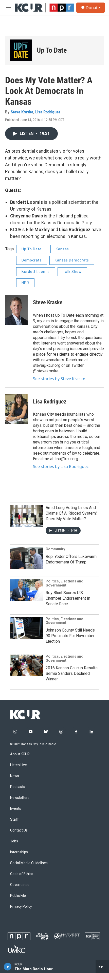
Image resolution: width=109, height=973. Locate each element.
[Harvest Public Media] (67, 936)
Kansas (62, 249)
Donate (93, 7)
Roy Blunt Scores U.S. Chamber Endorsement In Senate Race (68, 598)
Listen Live (18, 765)
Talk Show (72, 272)
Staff (14, 819)
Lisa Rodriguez (48, 111)
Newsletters (19, 798)
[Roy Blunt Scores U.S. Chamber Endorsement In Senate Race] (26, 590)
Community (55, 549)
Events (15, 808)
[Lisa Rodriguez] (16, 409)
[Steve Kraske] (16, 310)
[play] (8, 966)
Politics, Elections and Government (64, 583)
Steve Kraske (22, 111)
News (14, 776)
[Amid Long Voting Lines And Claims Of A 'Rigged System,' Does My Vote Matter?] (26, 516)
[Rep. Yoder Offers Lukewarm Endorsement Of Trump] (26, 558)
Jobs (14, 841)
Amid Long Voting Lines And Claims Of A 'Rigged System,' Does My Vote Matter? (71, 513)
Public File (18, 896)
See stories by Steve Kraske (59, 378)
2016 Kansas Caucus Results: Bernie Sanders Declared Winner (72, 673)
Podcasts (17, 787)
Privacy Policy (21, 906)
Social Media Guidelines (29, 863)
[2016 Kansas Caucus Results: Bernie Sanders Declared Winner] (26, 665)
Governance (19, 885)
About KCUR (20, 754)
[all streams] (102, 966)
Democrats (32, 260)
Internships (19, 852)
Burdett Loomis (36, 272)
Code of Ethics (21, 874)
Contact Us (19, 830)
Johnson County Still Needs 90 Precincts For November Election (70, 636)
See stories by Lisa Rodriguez (61, 466)
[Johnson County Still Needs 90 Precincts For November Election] (26, 628)
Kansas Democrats (72, 260)
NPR (25, 283)
